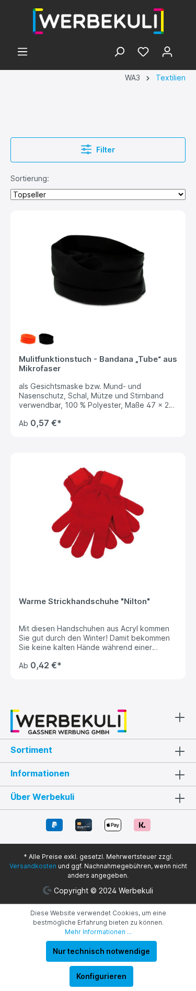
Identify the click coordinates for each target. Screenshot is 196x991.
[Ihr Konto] (167, 53)
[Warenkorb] (182, 49)
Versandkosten (32, 866)
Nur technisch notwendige (101, 951)
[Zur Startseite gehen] (98, 21)
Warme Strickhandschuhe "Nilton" (84, 601)
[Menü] (22, 53)
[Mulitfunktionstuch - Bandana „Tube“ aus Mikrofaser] (98, 271)
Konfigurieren (101, 976)
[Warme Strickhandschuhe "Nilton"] (98, 513)
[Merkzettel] (143, 53)
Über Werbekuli (42, 797)
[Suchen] (119, 53)
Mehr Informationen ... (98, 932)
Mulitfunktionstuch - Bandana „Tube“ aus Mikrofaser (98, 364)
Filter (105, 149)
